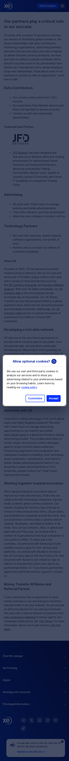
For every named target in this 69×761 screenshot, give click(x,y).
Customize (35, 398)
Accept (53, 398)
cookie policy (29, 387)
